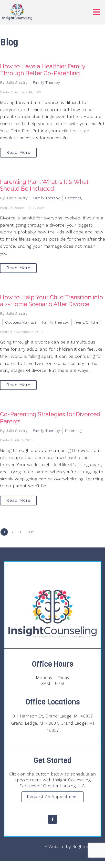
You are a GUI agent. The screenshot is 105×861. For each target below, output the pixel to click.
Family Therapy (46, 82)
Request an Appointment (52, 796)
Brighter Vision (86, 846)
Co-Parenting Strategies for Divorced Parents (50, 418)
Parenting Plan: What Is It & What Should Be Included (44, 185)
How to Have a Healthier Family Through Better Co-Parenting (42, 70)
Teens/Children (87, 322)
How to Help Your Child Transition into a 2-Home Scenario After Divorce (51, 301)
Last (30, 532)
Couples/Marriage (21, 322)
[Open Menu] (96, 12)
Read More (18, 152)
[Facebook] (52, 819)
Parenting (73, 198)
